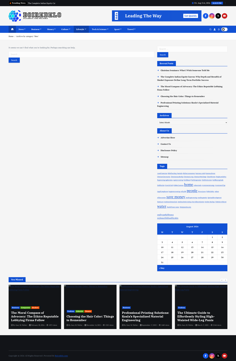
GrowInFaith (169, 185)
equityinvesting (178, 180)
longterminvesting (174, 191)
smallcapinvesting (191, 197)
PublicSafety (210, 191)
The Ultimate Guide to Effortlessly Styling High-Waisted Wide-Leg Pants (196, 316)
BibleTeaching (172, 173)
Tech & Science (99, 29)
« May (161, 268)
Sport (117, 29)
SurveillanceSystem (198, 202)
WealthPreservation (173, 207)
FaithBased (187, 180)
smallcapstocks (202, 197)
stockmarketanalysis (170, 202)
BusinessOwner (210, 173)
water (161, 206)
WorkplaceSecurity (185, 207)
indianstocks (198, 185)
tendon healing (209, 202)
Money (50, 29)
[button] (222, 280)
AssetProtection (162, 173)
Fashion (71, 311)
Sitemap (165, 156)
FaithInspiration (196, 180)
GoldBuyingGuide (217, 180)
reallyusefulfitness (165, 214)
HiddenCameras (178, 185)
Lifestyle (80, 29)
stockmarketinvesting (185, 202)
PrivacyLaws (202, 191)
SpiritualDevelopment (214, 197)
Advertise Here (168, 137)
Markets (35, 307)
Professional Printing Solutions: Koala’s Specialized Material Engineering (145, 316)
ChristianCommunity (163, 177)
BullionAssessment (189, 173)
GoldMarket (161, 185)
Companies (25, 307)
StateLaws (160, 202)
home (188, 184)
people (192, 190)
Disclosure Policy (169, 150)
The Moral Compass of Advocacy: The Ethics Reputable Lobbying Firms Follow (35, 316)
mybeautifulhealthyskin (167, 218)
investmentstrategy (208, 185)
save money (175, 196)
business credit (200, 173)
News (21, 29)
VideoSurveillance (220, 202)
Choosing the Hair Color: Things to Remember (183, 96)
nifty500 (183, 191)
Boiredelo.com (61, 355)
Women (88, 311)
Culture (64, 29)
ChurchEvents (211, 177)
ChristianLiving (188, 177)
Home (11, 36)
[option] (35, 307)
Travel (130, 29)
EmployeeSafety (221, 177)
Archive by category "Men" (27, 36)
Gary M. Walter (21, 325)
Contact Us (166, 144)
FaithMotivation (207, 180)
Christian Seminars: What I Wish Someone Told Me (185, 70)
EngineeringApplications (165, 180)
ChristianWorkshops (200, 177)
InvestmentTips (220, 185)
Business (35, 29)
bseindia (180, 173)
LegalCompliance (162, 191)
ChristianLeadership (177, 177)
